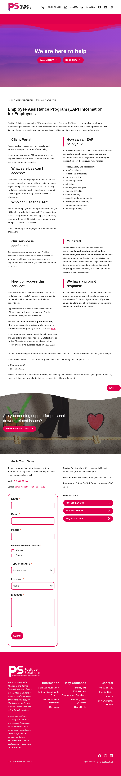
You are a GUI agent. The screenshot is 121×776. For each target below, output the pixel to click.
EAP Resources (74, 510)
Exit (111, 388)
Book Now (90, 7)
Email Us (74, 7)
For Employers (75, 503)
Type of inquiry (21, 563)
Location (17, 579)
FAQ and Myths (74, 518)
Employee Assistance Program (30, 100)
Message (17, 594)
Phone (16, 529)
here (53, 328)
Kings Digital (107, 761)
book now (71, 60)
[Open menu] (111, 19)
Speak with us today (18, 428)
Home (10, 100)
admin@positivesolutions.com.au (30, 487)
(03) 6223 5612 (54, 7)
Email (15, 514)
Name (15, 498)
